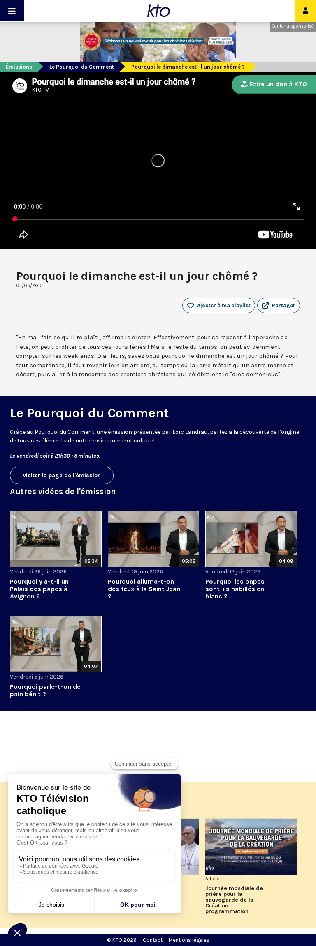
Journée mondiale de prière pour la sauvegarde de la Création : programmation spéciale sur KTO (234, 900)
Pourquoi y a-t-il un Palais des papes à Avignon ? (39, 589)
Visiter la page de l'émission (62, 475)
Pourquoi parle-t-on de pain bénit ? (45, 690)
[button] (278, 305)
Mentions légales (189, 940)
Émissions (19, 67)
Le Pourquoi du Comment (81, 67)
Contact (153, 940)
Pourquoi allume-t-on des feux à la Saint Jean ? (144, 589)
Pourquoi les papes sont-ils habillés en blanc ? (235, 589)
